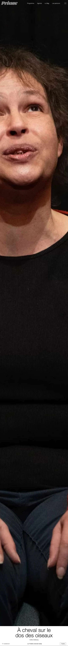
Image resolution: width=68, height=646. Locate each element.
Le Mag (47, 3)
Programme (30, 3)
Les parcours (56, 3)
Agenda (39, 3)
